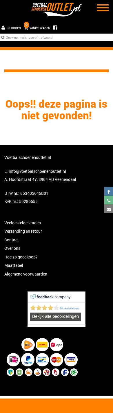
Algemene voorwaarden (25, 274)
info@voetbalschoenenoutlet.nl (37, 171)
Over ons (12, 248)
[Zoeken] (3, 37)
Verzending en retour (23, 231)
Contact (11, 240)
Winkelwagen (37, 26)
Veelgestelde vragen (22, 222)
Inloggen (14, 28)
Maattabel (13, 265)
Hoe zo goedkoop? (21, 257)
